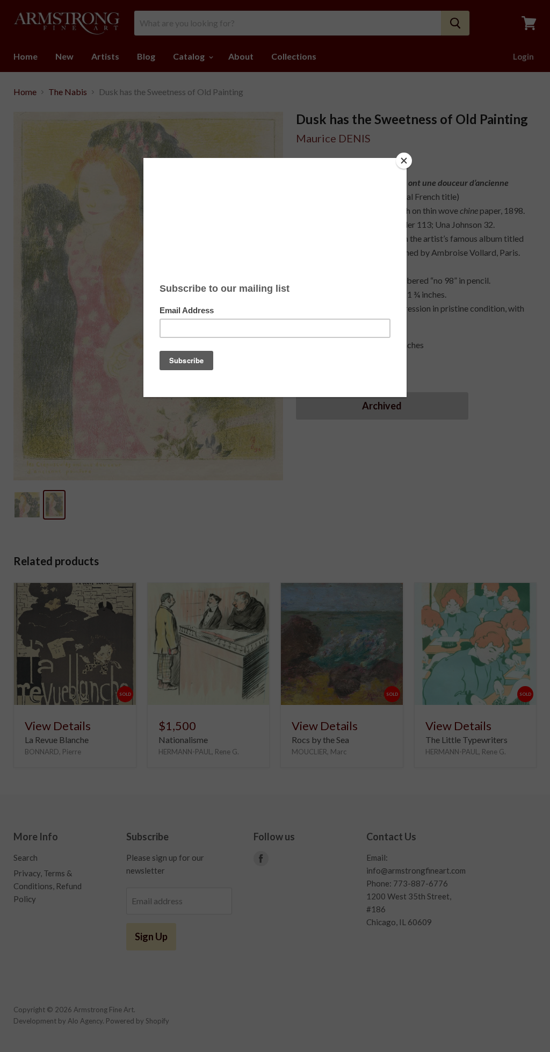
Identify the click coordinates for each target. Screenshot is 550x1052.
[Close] (404, 161)
